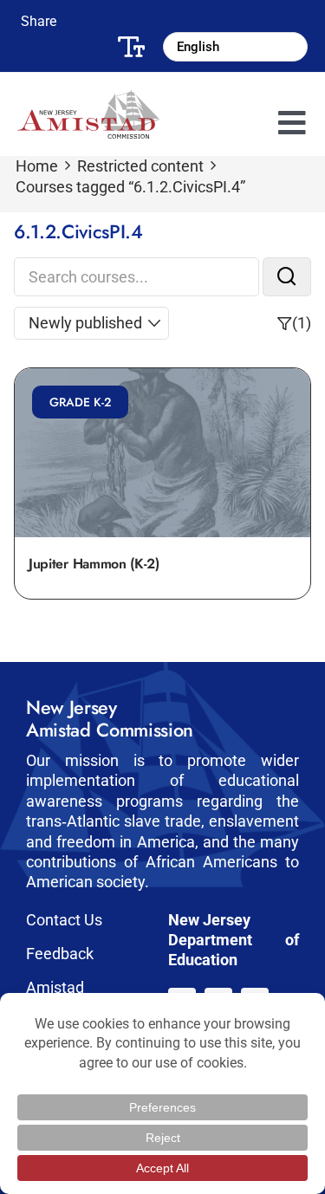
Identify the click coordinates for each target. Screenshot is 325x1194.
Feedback (60, 953)
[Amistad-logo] (88, 97)
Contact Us (64, 920)
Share (38, 21)
